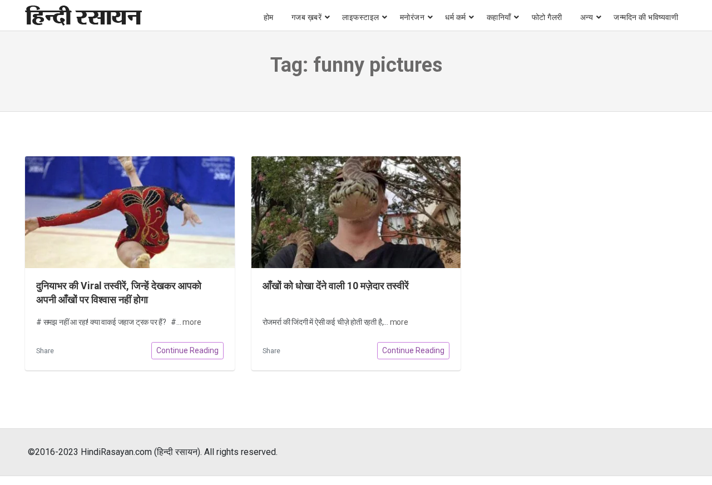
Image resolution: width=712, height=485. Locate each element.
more (191, 322)
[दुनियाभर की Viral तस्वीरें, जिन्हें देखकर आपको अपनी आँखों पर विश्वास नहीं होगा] (130, 212)
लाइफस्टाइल (360, 17)
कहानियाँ (499, 17)
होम (269, 17)
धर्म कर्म (455, 17)
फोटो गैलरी (547, 17)
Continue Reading (187, 350)
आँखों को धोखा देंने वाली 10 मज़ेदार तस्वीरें (336, 285)
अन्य (587, 17)
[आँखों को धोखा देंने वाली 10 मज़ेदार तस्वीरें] (356, 212)
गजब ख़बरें (306, 17)
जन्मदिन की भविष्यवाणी (646, 17)
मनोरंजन (412, 17)
